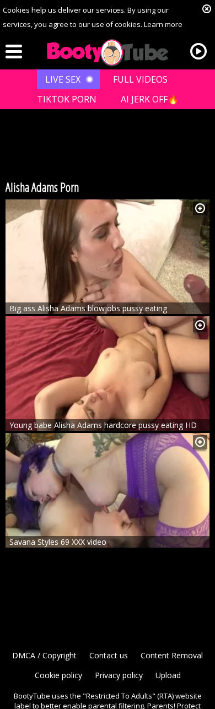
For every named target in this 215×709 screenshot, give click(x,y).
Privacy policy (119, 675)
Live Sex (62, 79)
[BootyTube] (107, 53)
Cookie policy (58, 675)
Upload (168, 675)
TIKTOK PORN (66, 99)
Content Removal (172, 655)
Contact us (108, 655)
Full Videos (140, 79)
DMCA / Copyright (44, 655)
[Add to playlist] (200, 208)
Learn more (163, 24)
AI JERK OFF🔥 (150, 99)
